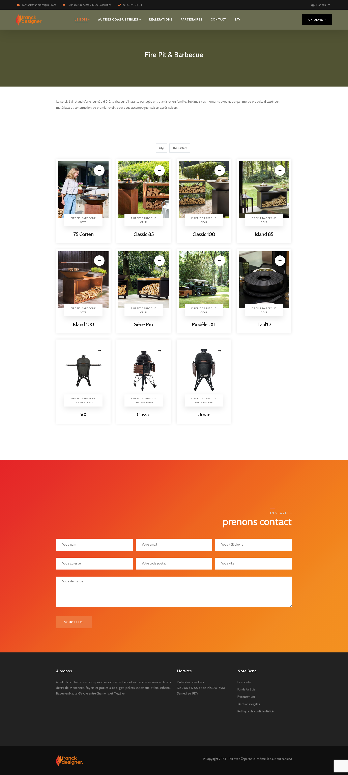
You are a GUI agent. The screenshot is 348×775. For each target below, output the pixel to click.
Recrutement (246, 697)
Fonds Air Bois (246, 689)
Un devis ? (317, 20)
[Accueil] (29, 19)
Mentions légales (248, 704)
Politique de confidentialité (255, 711)
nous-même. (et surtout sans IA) (270, 759)
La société (244, 682)
